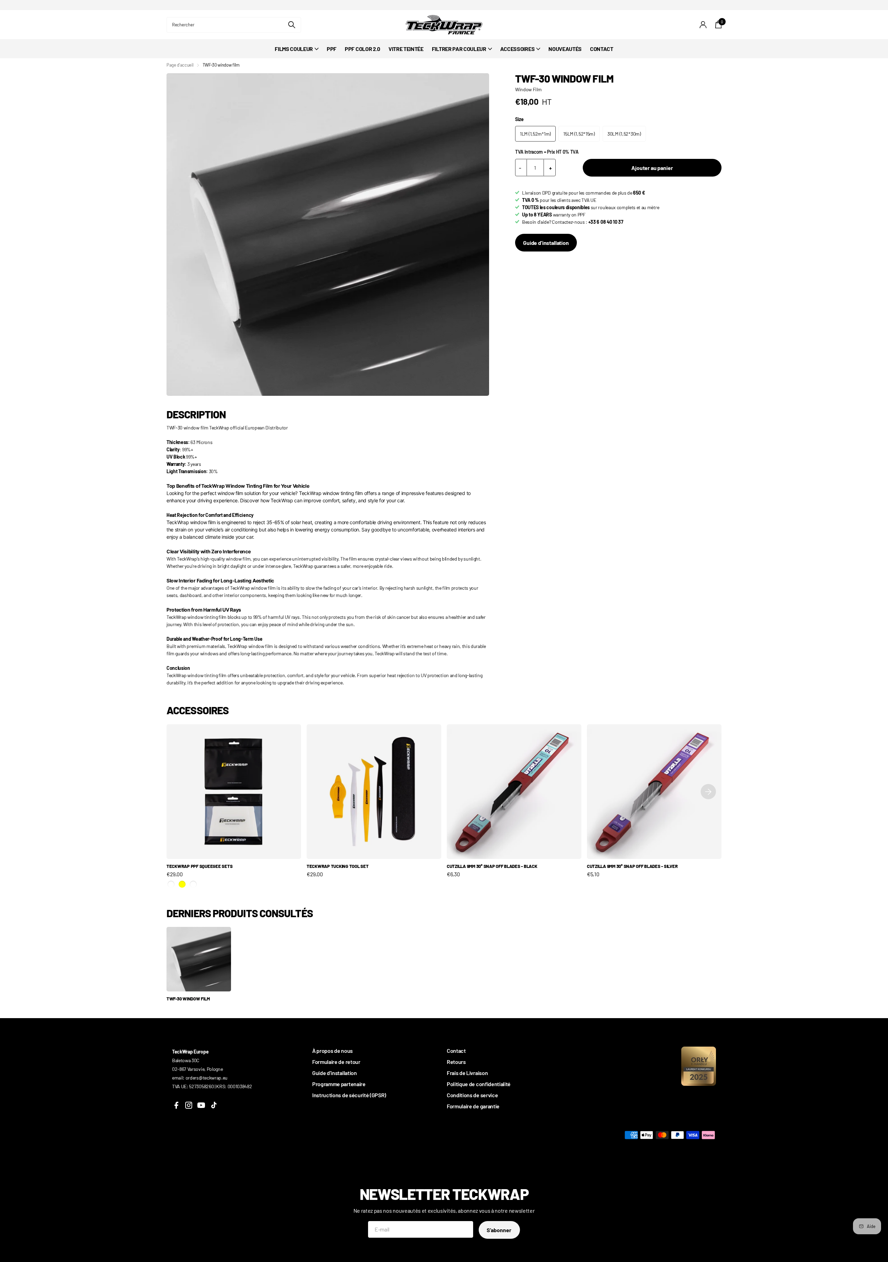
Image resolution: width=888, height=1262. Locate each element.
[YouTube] (201, 1105)
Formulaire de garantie (473, 1106)
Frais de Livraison (467, 1072)
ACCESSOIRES (517, 48)
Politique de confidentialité (479, 1084)
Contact (456, 1050)
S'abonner (499, 1230)
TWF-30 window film (188, 998)
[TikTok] (214, 1105)
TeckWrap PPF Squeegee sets (199, 866)
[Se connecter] (703, 25)
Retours (456, 1061)
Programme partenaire (339, 1084)
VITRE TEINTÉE (406, 48)
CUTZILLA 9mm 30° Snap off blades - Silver (632, 866)
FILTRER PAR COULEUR (459, 48)
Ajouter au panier (652, 167)
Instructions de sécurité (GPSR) (349, 1095)
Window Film (528, 89)
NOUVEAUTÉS (565, 48)
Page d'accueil (180, 65)
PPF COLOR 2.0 (362, 48)
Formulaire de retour (336, 1061)
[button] (708, 791)
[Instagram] (189, 1105)
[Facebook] (176, 1105)
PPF (331, 48)
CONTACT (601, 48)
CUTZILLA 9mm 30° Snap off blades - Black (492, 866)
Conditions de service (472, 1095)
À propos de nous (332, 1050)
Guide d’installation (546, 242)
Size (519, 119)
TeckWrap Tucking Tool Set (338, 866)
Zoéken (291, 25)
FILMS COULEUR (294, 48)
